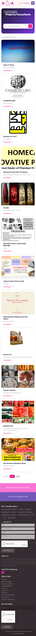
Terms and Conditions (8, 595)
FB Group (4, 592)
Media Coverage (6, 581)
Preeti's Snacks (9, 390)
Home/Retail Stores (23, 515)
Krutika (6, 208)
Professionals (11, 517)
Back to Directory (11, 12)
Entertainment (5, 512)
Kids (32, 515)
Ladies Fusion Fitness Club (13, 281)
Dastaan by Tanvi (10, 136)
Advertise (4, 588)
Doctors (21, 509)
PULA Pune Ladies (14, 631)
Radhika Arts (8, 426)
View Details (7, 70)
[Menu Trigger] (33, 3)
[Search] (30, 26)
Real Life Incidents (7, 584)
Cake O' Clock (8, 65)
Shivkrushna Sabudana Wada (14, 463)
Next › (18, 476)
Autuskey (21, 633)
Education (28, 509)
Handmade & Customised (8, 515)
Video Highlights (6, 586)
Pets (4, 517)
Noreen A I (7, 354)
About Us (4, 579)
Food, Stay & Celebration (25, 512)
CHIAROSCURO (9, 101)
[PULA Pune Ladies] (7, 3)
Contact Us (5, 590)
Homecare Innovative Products (15, 172)
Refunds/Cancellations (8, 599)
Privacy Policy (6, 597)
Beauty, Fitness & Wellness (9, 509)
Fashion (13, 512)
